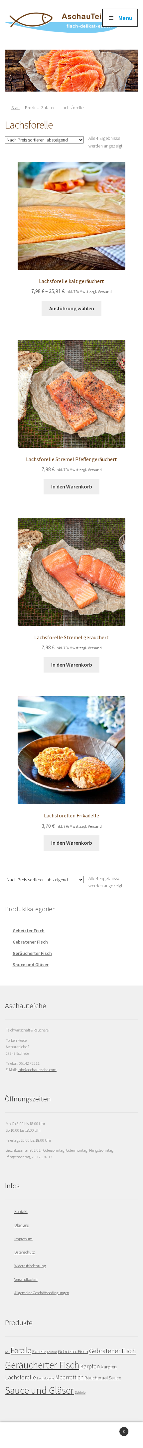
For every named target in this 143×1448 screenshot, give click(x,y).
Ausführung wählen (71, 308)
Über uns (21, 1225)
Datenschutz (24, 1252)
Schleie (80, 1392)
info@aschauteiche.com (37, 1069)
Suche (71, 1435)
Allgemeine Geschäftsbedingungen (41, 1292)
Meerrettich (69, 1377)
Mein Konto (24, 1435)
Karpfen (90, 1366)
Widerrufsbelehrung (30, 1265)
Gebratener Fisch (30, 942)
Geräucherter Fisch (32, 953)
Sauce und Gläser (31, 965)
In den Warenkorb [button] (71, 486)
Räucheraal (96, 1377)
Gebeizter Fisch (29, 931)
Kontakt (21, 1211)
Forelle (21, 1350)
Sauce (115, 1377)
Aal (7, 1352)
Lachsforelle (20, 1377)
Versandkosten (26, 1279)
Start (15, 108)
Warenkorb (110, 1429)
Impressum (23, 1238)
